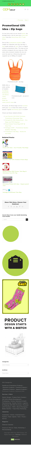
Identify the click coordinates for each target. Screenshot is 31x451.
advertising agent (17, 109)
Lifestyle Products (21, 387)
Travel (23, 416)
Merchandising (6, 429)
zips (16, 46)
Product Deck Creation (19, 397)
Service (4, 418)
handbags (5, 91)
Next (26, 20)
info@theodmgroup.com (8, 1)
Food (9, 416)
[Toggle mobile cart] (25, 9)
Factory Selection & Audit (18, 401)
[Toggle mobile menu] (28, 9)
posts (23, 33)
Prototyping (5, 401)
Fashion (4, 416)
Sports (14, 416)
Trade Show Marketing (19, 408)
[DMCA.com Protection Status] (15, 439)
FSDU (14, 407)
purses (4, 98)
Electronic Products (9, 387)
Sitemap (17, 434)
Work (11, 394)
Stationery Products (9, 389)
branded (25, 105)
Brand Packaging (22, 407)
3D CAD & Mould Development (11, 399)
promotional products (15, 42)
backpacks (5, 93)
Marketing (21, 427)
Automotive (5, 415)
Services (4, 394)
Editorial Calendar (7, 424)
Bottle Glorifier (6, 408)
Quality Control (17, 403)
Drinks (12, 415)
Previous (20, 20)
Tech (19, 416)
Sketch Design (6, 397)
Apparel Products (21, 389)
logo (9, 107)
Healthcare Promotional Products (12, 385)
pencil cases (10, 102)
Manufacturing (6, 403)
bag (3, 46)
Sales (16, 427)
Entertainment (20, 415)
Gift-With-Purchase (16, 405)
